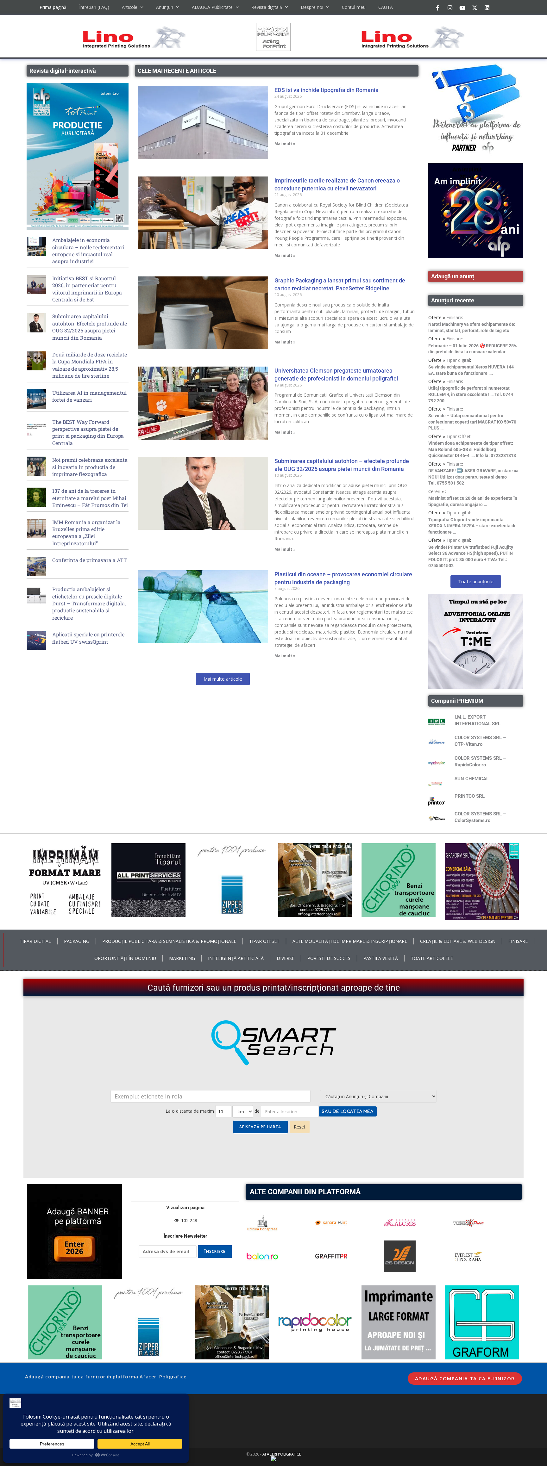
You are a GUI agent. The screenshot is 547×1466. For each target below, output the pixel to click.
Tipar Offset (458, 436)
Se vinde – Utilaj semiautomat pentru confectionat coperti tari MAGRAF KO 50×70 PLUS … (472, 421)
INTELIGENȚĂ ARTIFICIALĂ (236, 958)
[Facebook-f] (437, 7)
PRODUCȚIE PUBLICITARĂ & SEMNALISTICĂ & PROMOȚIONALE (169, 941)
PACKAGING (76, 941)
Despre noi (312, 7)
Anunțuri (164, 7)
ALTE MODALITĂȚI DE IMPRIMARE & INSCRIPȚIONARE (349, 941)
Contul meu (354, 7)
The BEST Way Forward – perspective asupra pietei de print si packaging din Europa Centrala (88, 432)
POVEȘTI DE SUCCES (328, 958)
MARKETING (182, 958)
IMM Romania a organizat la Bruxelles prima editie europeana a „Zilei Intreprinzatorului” (86, 533)
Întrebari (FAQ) (94, 7)
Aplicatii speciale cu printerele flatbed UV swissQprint (88, 638)
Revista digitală (266, 7)
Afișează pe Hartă (260, 1126)
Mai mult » (285, 143)
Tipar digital (458, 360)
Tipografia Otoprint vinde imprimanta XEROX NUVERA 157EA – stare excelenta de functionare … (472, 526)
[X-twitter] (474, 7)
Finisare (454, 317)
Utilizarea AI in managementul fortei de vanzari (89, 396)
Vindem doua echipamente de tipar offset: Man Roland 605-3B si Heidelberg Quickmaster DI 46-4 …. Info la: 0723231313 (472, 449)
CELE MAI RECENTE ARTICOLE (177, 70)
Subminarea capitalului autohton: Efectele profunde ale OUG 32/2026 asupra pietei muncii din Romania (89, 327)
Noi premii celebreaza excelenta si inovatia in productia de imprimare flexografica (90, 466)
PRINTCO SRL (470, 796)
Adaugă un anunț (452, 276)
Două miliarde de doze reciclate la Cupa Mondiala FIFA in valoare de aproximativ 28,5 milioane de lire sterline (89, 365)
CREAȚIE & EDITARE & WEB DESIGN (457, 941)
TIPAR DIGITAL (35, 941)
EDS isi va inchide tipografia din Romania (326, 90)
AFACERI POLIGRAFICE (281, 1454)
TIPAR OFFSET (264, 941)
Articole (129, 7)
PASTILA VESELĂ (380, 958)
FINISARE (518, 941)
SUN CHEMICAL (472, 779)
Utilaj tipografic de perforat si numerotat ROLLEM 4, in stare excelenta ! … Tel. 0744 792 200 (470, 394)
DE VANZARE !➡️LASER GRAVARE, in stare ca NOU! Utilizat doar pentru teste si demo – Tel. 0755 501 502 (473, 477)
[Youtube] (462, 7)
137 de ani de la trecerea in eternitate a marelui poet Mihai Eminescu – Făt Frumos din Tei (90, 497)
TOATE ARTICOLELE (432, 958)
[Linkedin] (486, 7)
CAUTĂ (385, 7)
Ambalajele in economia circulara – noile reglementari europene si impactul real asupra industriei (88, 250)
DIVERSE (285, 958)
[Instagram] (449, 7)
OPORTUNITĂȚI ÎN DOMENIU (125, 958)
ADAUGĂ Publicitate (212, 7)
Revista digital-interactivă (62, 70)
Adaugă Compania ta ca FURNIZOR (465, 1378)
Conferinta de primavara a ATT (89, 560)
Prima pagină (53, 7)
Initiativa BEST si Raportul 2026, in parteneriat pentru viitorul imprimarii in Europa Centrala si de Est (87, 289)
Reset (299, 1127)
